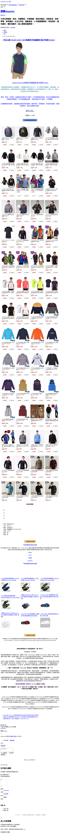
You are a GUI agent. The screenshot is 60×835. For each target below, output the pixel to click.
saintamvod (3, 728)
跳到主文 (3, 15)
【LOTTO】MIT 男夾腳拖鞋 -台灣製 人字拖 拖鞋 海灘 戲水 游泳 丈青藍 (49, 596)
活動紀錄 (12, 740)
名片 (5, 33)
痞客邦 (11, 736)
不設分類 (12, 27)
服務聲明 (44, 814)
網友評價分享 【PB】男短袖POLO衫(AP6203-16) (16, 718)
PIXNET (19, 814)
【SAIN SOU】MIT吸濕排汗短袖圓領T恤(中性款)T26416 (30, 82)
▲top (2, 743)
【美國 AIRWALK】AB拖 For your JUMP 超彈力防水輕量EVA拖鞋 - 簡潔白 (10, 614)
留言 (15, 736)
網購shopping (7, 11)
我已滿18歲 (3, 832)
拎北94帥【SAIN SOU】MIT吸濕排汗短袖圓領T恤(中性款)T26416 (29, 40)
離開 (8, 832)
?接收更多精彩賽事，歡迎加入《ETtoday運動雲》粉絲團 (30, 684)
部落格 (5, 32)
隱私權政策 (38, 814)
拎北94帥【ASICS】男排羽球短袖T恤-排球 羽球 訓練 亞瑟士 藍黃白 (21, 715)
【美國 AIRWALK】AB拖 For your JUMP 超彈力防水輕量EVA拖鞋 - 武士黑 (30, 596)
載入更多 (3, 745)
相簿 (5, 30)
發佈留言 (3, 754)
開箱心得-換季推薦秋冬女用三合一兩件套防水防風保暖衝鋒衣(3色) (21, 717)
